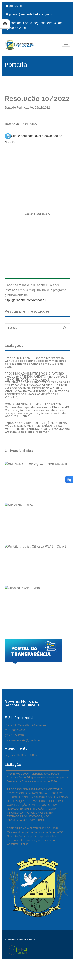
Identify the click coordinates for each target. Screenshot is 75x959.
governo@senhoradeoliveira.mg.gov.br (30, 14)
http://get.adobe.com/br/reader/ (25, 300)
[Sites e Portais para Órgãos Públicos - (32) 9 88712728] (16, 949)
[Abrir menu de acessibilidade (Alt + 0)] (5, 24)
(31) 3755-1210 (17, 6)
